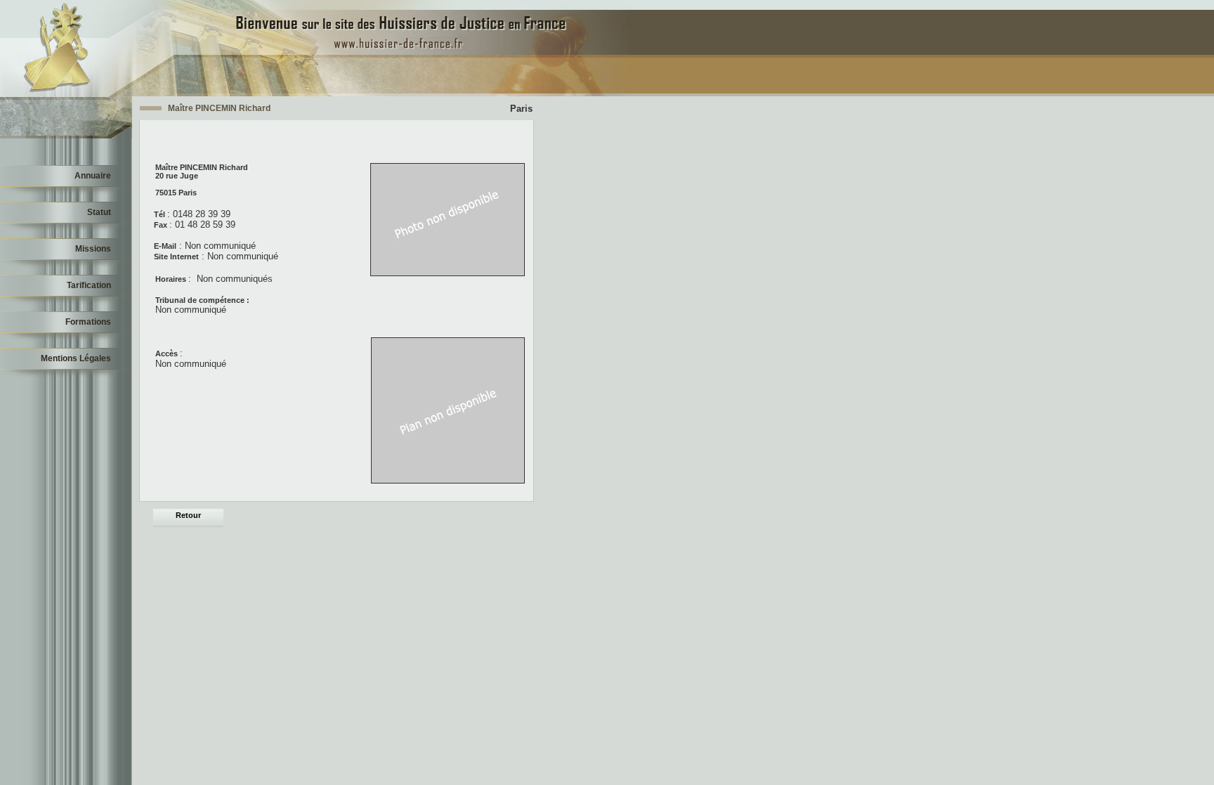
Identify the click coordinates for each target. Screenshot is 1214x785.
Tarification (89, 285)
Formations (88, 322)
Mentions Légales (76, 358)
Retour (188, 515)
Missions (93, 249)
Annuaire (92, 176)
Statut (99, 212)
